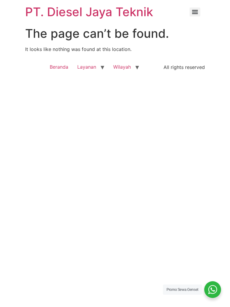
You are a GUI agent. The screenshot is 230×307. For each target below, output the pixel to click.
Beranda (59, 67)
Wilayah (122, 67)
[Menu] (195, 11)
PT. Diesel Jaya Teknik (89, 11)
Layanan (86, 67)
